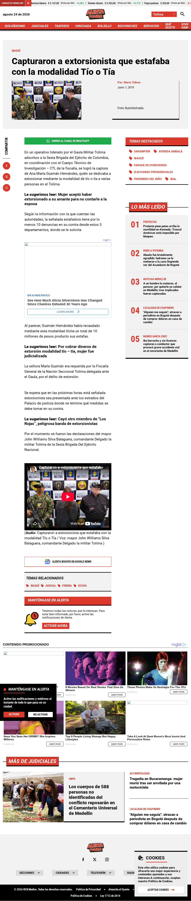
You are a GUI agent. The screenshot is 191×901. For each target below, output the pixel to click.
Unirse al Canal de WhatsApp (70, 141)
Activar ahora (56, 626)
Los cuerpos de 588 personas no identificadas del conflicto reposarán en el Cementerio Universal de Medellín (93, 800)
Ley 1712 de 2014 (110, 895)
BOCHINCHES (127, 26)
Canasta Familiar (12, 3)
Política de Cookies (160, 881)
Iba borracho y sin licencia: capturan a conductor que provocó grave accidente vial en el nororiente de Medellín (161, 346)
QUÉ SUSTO (170, 25)
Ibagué (35, 585)
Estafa (82, 585)
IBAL (173, 179)
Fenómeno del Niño (148, 179)
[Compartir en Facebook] (6, 165)
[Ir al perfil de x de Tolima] (94, 859)
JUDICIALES (39, 26)
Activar (14, 714)
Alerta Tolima (131, 82)
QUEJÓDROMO (15, 26)
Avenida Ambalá (170, 151)
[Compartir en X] (6, 176)
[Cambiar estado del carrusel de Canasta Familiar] (28, 3)
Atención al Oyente (119, 889)
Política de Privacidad (88, 889)
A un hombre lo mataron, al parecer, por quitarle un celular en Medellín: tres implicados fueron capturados (162, 288)
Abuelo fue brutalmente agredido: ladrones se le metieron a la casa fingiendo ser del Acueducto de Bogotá (161, 260)
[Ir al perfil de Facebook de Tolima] (83, 859)
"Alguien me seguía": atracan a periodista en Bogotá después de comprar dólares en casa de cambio (162, 317)
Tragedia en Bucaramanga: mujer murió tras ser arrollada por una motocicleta (156, 783)
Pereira (67, 585)
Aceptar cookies (158, 889)
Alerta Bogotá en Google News (71, 561)
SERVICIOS (151, 26)
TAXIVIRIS (62, 26)
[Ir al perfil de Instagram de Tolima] (107, 859)
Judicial (50, 585)
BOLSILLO (104, 26)
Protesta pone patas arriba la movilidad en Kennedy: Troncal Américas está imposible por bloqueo (162, 231)
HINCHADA (83, 26)
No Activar (40, 714)
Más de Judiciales (32, 761)
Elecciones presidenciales (153, 172)
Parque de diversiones (150, 165)
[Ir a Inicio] (95, 14)
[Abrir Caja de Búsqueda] (182, 14)
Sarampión (142, 151)
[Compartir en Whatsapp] (6, 187)
